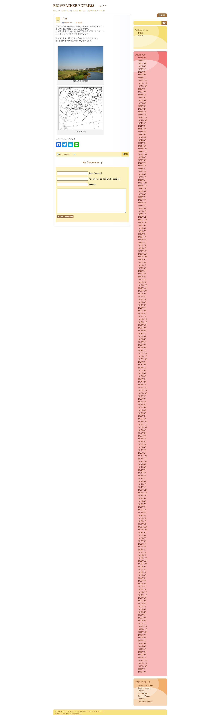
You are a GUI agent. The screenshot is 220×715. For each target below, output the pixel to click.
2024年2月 (142, 143)
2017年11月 (143, 356)
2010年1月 (142, 624)
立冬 (65, 18)
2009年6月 (142, 643)
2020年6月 (142, 268)
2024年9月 (142, 123)
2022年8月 (142, 194)
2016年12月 (143, 388)
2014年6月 (142, 473)
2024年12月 (143, 115)
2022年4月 (142, 206)
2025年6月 (142, 98)
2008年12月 (143, 660)
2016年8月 (142, 399)
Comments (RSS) (75, 713)
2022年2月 (142, 211)
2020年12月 (143, 251)
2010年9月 (142, 601)
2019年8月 (142, 297)
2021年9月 (142, 225)
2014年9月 (142, 464)
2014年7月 (142, 470)
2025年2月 (142, 109)
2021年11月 (143, 220)
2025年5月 (142, 100)
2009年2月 (142, 655)
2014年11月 (143, 459)
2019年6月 (142, 302)
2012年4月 (142, 547)
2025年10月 (143, 86)
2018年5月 (142, 339)
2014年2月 (142, 484)
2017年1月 (142, 385)
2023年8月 (142, 160)
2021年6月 (142, 234)
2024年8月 (142, 126)
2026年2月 (142, 75)
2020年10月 (143, 257)
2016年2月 (142, 416)
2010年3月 (142, 618)
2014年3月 (142, 481)
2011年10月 (143, 564)
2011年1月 (142, 589)
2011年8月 (142, 569)
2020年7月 (142, 265)
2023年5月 (142, 169)
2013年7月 (142, 504)
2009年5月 (142, 646)
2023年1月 (142, 180)
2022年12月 (143, 183)
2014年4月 (142, 479)
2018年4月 (142, 342)
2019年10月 (143, 291)
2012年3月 (142, 550)
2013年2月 (142, 518)
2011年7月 (142, 572)
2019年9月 (142, 294)
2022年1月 (142, 214)
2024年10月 (143, 120)
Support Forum (144, 696)
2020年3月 (142, 277)
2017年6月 (142, 370)
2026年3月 (142, 72)
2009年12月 (143, 626)
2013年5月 (142, 510)
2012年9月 (142, 533)
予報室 (80, 22)
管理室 (140, 36)
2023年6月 (142, 166)
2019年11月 (143, 288)
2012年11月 (143, 527)
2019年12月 (143, 285)
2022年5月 (142, 203)
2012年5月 (142, 544)
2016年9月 (142, 396)
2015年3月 (142, 447)
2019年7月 (142, 299)
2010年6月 (142, 609)
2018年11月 (143, 322)
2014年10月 (143, 461)
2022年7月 (142, 197)
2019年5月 (142, 305)
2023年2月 (142, 177)
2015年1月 (142, 453)
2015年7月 (142, 436)
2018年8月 (142, 331)
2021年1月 (142, 248)
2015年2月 (142, 450)
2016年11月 (143, 390)
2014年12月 (143, 456)
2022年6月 (142, 200)
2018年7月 (142, 334)
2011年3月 (142, 584)
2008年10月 (143, 666)
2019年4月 (142, 308)
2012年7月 (142, 538)
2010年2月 (142, 621)
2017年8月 (142, 365)
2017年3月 (142, 379)
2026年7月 (142, 61)
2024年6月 (142, 132)
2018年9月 (142, 328)
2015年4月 (142, 444)
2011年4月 (142, 581)
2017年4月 (142, 376)
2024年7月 (142, 129)
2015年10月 (143, 427)
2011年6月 (142, 575)
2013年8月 (142, 501)
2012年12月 (143, 524)
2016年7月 (142, 402)
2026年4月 (142, 69)
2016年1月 (142, 419)
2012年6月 (142, 541)
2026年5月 (142, 66)
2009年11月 (143, 629)
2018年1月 (142, 351)
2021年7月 (142, 231)
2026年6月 (142, 63)
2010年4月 (142, 615)
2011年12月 (143, 558)
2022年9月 (142, 191)
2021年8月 (142, 228)
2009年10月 (143, 632)
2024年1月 (142, 146)
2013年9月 (142, 498)
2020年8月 (142, 262)
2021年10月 (143, 223)
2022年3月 (142, 208)
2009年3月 (142, 652)
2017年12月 (143, 353)
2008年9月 (142, 669)
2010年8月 (142, 604)
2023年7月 (142, 163)
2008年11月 (143, 663)
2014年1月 (142, 487)
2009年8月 (142, 638)
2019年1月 (142, 316)
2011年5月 (142, 578)
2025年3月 (142, 106)
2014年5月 (142, 476)
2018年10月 (143, 325)
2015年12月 (143, 422)
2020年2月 (142, 279)
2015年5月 (142, 442)
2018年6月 (142, 336)
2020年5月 (142, 271)
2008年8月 (142, 672)
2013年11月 (143, 493)
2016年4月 (142, 410)
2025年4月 (142, 103)
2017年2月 (142, 382)
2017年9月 (142, 362)
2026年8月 (142, 58)
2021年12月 (143, 217)
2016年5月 (142, 407)
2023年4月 (142, 171)
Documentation (144, 688)
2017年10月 (143, 359)
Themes (141, 699)
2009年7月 (142, 641)
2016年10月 (143, 393)
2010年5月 (142, 612)
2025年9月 (142, 89)
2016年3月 (142, 413)
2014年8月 (142, 467)
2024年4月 (142, 137)
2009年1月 (142, 658)
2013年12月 (143, 490)
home (162, 15)
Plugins (141, 691)
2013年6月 (142, 507)
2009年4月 (142, 649)
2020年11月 (143, 254)
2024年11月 (143, 117)
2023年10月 (143, 154)
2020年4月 (142, 274)
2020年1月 (142, 282)
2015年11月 (143, 424)
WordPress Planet (145, 701)
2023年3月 (142, 174)
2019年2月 (142, 314)
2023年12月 (143, 149)
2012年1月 (142, 555)
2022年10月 (143, 189)
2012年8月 (142, 535)
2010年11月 (143, 595)
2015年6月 (142, 439)
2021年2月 (142, 245)
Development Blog (145, 685)
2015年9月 (142, 430)
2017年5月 (142, 373)
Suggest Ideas (143, 693)
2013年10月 (143, 496)
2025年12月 (143, 80)
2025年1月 (142, 112)
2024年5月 (142, 134)
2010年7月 (142, 606)
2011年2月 (142, 587)
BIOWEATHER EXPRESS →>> (79, 5)
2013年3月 (142, 515)
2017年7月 (142, 368)
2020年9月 (142, 260)
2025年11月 (143, 83)
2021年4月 (142, 240)
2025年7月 (142, 95)
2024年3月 (142, 140)
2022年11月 (143, 186)
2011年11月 (143, 561)
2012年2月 (142, 552)
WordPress (100, 711)
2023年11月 (143, 152)
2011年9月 (142, 567)
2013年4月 (142, 513)
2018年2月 (142, 348)
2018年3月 (142, 345)
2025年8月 (142, 92)
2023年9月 (142, 157)
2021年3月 (142, 243)
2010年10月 (143, 598)
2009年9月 (142, 635)
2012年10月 (143, 530)
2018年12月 (143, 319)
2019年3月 (142, 311)
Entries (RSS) (60, 713)
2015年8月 (142, 433)
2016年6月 (142, 405)
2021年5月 (142, 237)
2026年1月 (142, 78)
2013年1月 (142, 521)
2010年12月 (143, 592)
